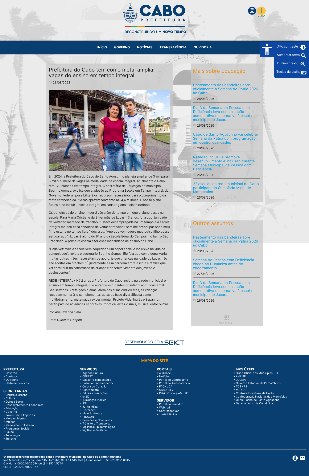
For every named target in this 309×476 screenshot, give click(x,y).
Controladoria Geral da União (255, 393)
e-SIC (86, 396)
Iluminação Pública (94, 400)
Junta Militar (90, 406)
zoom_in (303, 56)
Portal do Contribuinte (173, 379)
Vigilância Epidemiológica (98, 426)
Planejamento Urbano (20, 425)
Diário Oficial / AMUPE (173, 393)
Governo (11, 373)
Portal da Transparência (174, 383)
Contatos (12, 376)
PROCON (88, 416)
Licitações (88, 410)
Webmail (164, 407)
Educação (12, 408)
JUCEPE (241, 379)
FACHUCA (165, 386)
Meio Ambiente (16, 418)
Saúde (10, 432)
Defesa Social (14, 401)
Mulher (10, 421)
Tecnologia (13, 435)
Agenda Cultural (92, 373)
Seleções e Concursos (97, 420)
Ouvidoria (12, 379)
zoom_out (303, 64)
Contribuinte (90, 389)
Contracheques (169, 410)
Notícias (164, 376)
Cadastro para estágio (96, 379)
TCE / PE (241, 386)
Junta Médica (168, 414)
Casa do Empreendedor (97, 383)
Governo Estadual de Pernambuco (258, 383)
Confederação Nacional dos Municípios (261, 396)
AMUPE (241, 376)
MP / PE (241, 389)
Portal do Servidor (171, 404)
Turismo (11, 438)
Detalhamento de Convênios (254, 403)
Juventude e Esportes (20, 415)
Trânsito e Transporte (96, 423)
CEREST (87, 376)
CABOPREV (166, 389)
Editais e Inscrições (95, 393)
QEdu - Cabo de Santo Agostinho (258, 400)
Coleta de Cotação (94, 386)
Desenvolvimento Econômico (25, 405)
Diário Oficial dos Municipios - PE (257, 373)
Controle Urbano (17, 394)
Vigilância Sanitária (94, 430)
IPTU (85, 403)
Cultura (10, 398)
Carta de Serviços (17, 383)
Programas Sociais (17, 428)
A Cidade (165, 373)
